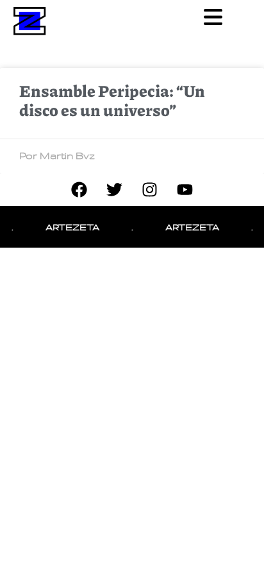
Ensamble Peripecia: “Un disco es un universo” (112, 100)
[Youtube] (185, 190)
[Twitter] (115, 190)
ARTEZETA (70, 226)
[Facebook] (79, 190)
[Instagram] (150, 190)
